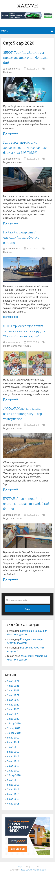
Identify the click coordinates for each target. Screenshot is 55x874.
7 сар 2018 (13, 789)
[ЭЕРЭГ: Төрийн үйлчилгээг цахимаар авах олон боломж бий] (27, 89)
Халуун (27, 5)
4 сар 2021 (13, 686)
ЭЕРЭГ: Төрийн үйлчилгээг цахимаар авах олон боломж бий (25, 57)
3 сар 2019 (13, 761)
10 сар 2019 (14, 733)
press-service (13, 68)
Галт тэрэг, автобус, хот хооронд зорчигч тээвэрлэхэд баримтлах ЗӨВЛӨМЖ (26, 147)
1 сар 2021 (13, 695)
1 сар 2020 (13, 719)
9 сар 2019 (13, 737)
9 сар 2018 (13, 780)
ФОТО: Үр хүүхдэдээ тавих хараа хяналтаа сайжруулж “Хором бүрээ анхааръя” (24, 331)
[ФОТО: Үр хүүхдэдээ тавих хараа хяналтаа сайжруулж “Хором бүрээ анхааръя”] (27, 363)
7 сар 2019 (13, 747)
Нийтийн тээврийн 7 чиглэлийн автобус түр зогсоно (21, 237)
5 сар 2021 (13, 681)
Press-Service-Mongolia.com (33, 870)
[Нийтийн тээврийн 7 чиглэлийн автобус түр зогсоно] (27, 269)
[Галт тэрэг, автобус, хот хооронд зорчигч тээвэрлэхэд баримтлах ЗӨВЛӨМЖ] (27, 179)
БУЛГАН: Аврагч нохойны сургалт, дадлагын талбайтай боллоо (26, 504)
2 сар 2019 (13, 766)
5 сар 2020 (13, 700)
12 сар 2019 (14, 723)
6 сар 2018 (13, 794)
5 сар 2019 (13, 752)
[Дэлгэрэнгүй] (10, 133)
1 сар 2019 (13, 770)
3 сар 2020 (13, 709)
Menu (4, 30)
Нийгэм (7, 72)
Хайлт (28, 609)
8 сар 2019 (13, 742)
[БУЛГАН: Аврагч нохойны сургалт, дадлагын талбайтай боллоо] (27, 535)
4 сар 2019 (13, 756)
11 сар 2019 (13, 728)
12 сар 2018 (14, 775)
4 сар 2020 (13, 704)
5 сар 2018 (13, 799)
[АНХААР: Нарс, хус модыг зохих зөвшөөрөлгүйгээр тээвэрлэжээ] (27, 445)
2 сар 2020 (13, 714)
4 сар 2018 (13, 803)
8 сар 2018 (13, 785)
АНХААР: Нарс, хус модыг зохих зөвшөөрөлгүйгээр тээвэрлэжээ (22, 414)
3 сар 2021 (13, 690)
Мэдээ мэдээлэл (12, 162)
